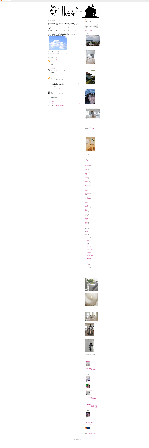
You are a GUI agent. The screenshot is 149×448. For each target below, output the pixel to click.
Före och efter (87, 185)
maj (87, 263)
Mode (86, 206)
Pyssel (86, 209)
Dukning (86, 178)
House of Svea (88, 419)
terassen (86, 214)
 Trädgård (87, 165)
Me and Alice (88, 361)
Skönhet (86, 210)
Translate (92, 128)
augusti (88, 241)
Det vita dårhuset (89, 397)
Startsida (64, 103)
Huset (86, 189)
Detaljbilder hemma (88, 176)
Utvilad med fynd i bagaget (91, 247)
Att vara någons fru (89, 356)
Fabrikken (52, 68)
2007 (87, 271)
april (88, 264)
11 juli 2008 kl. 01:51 (55, 98)
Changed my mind (90, 255)
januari (88, 269)
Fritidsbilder (87, 183)
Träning (86, 219)
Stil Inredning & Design (90, 424)
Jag (85, 194)
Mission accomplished (90, 244)
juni (88, 261)
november (88, 237)
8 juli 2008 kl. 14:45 (55, 88)
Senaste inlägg (50, 103)
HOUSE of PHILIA (89, 404)
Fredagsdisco (87, 182)
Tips (85, 215)
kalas (86, 197)
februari (88, 267)
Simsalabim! (89, 252)
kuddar (86, 199)
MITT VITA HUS (89, 368)
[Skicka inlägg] (67, 53)
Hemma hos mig (87, 187)
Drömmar (86, 177)
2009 (87, 232)
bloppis (86, 173)
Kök (85, 201)
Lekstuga (86, 203)
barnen (86, 169)
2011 (87, 229)
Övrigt (86, 223)
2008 (87, 234)
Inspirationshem (87, 193)
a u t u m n (92, 362)
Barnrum (86, 170)
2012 (87, 228)
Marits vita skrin (89, 411)
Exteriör (86, 180)
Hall (85, 186)
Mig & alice (88, 383)
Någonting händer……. (94, 398)
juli (87, 243)
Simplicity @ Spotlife (89, 422)
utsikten (86, 222)
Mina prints (92, 376)
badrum (86, 168)
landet (86, 202)
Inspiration (86, 191)
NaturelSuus (53, 90)
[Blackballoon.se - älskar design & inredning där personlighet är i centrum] (89, 274)
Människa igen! (51, 22)
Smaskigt (86, 211)
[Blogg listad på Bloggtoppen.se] (90, 433)
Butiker (86, 174)
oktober (88, 238)
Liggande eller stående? (90, 256)
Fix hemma (86, 181)
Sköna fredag (89, 258)
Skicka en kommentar (51, 101)
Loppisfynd (87, 205)
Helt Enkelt (88, 375)
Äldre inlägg (78, 103)
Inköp (86, 190)
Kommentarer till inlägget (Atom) (59, 105)
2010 (87, 231)
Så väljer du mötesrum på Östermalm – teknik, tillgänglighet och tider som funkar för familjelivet (92, 358)
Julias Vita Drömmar (89, 390)
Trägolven (86, 218)
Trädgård (86, 216)
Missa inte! (92, 391)
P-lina (52, 76)
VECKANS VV (93, 369)
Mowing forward (89, 249)
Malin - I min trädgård (54, 59)
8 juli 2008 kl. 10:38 (55, 74)
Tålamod (88, 253)
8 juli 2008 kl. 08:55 (55, 65)
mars (88, 266)
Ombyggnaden (87, 207)
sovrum (86, 213)
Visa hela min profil (89, 30)
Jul (85, 195)
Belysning (86, 172)
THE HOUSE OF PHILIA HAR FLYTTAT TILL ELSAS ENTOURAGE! (94, 406)
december (88, 235)
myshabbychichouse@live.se (89, 160)
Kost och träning (87, 198)
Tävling (86, 220)
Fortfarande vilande (93, 412)
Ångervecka (89, 246)
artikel (86, 166)
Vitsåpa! (88, 250)
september (89, 240)
